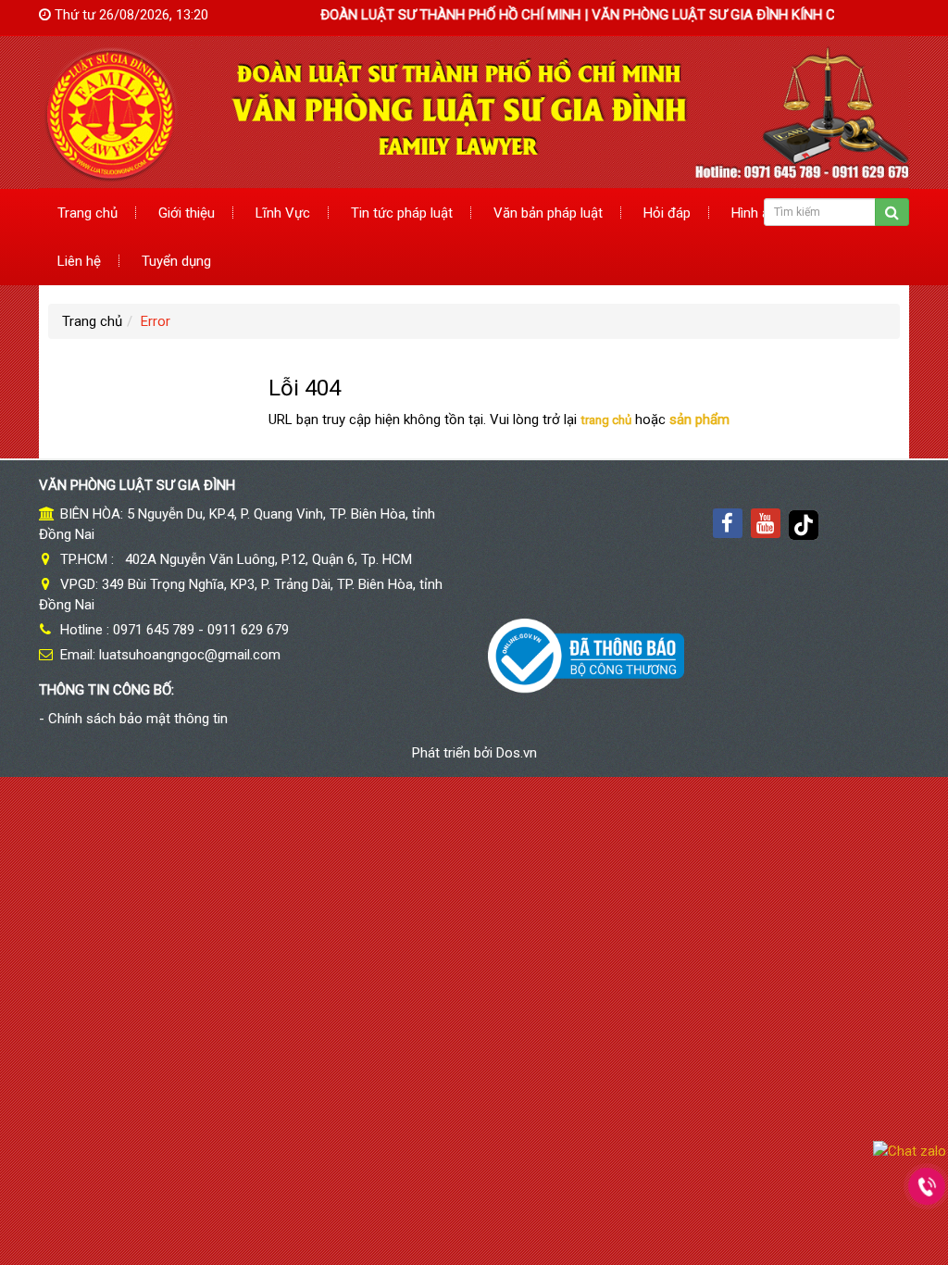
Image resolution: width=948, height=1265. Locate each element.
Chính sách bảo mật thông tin (138, 718)
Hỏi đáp (667, 213)
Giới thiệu (186, 213)
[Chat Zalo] (909, 1150)
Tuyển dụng (176, 261)
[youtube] (765, 523)
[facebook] (727, 523)
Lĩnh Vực (283, 213)
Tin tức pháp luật (402, 213)
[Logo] (474, 111)
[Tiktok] (803, 523)
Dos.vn (516, 753)
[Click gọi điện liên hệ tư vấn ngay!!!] (927, 1186)
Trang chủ (87, 213)
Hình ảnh (757, 213)
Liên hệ (79, 261)
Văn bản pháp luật (548, 213)
